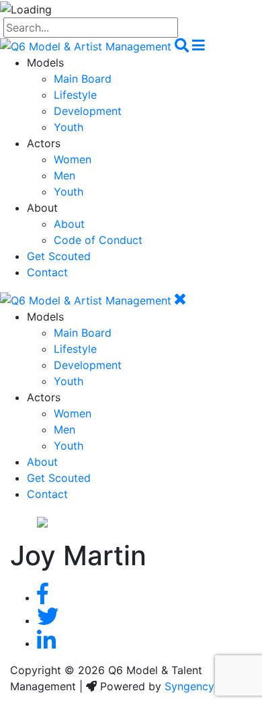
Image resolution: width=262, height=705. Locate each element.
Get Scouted (59, 256)
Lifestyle (75, 94)
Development (88, 111)
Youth (68, 127)
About (69, 224)
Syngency (189, 686)
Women (72, 159)
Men (64, 175)
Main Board (83, 78)
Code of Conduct (98, 240)
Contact (47, 272)
